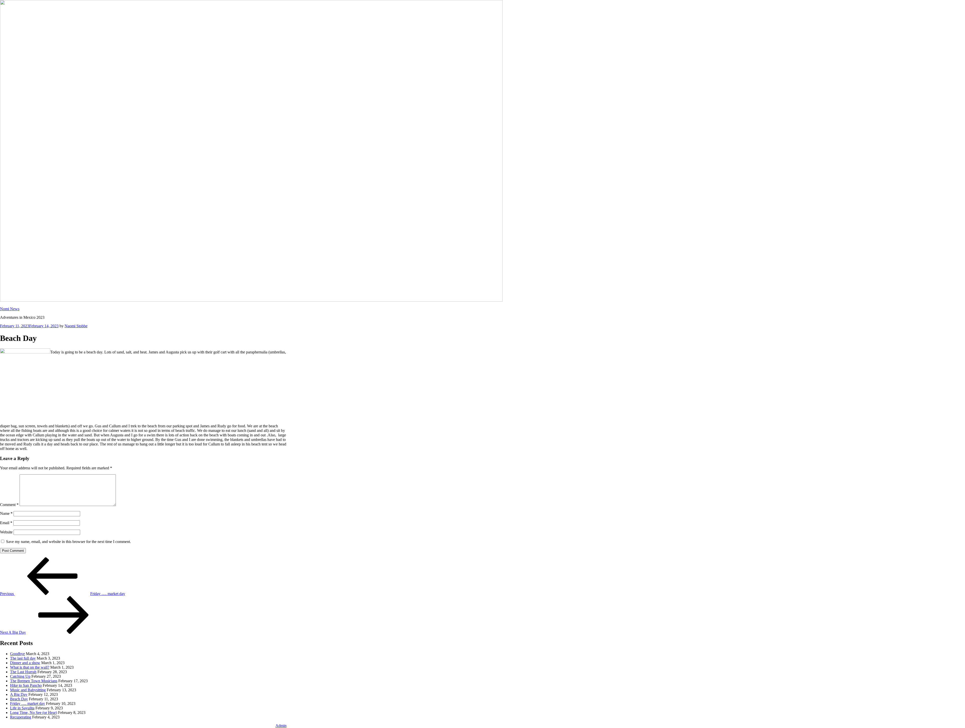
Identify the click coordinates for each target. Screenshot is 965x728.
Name (6, 513)
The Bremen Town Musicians (33, 681)
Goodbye (17, 654)
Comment (9, 505)
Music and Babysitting (28, 690)
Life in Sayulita (22, 708)
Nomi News (9, 309)
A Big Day (18, 694)
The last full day (23, 658)
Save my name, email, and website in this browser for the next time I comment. (68, 541)
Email (6, 523)
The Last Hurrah (23, 672)
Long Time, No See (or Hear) (33, 712)
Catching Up (20, 676)
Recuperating (20, 717)
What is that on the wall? (29, 667)
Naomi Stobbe (76, 326)
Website (6, 532)
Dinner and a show (25, 663)
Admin (280, 725)
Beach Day (19, 699)
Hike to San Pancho (26, 685)
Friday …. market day (27, 703)
